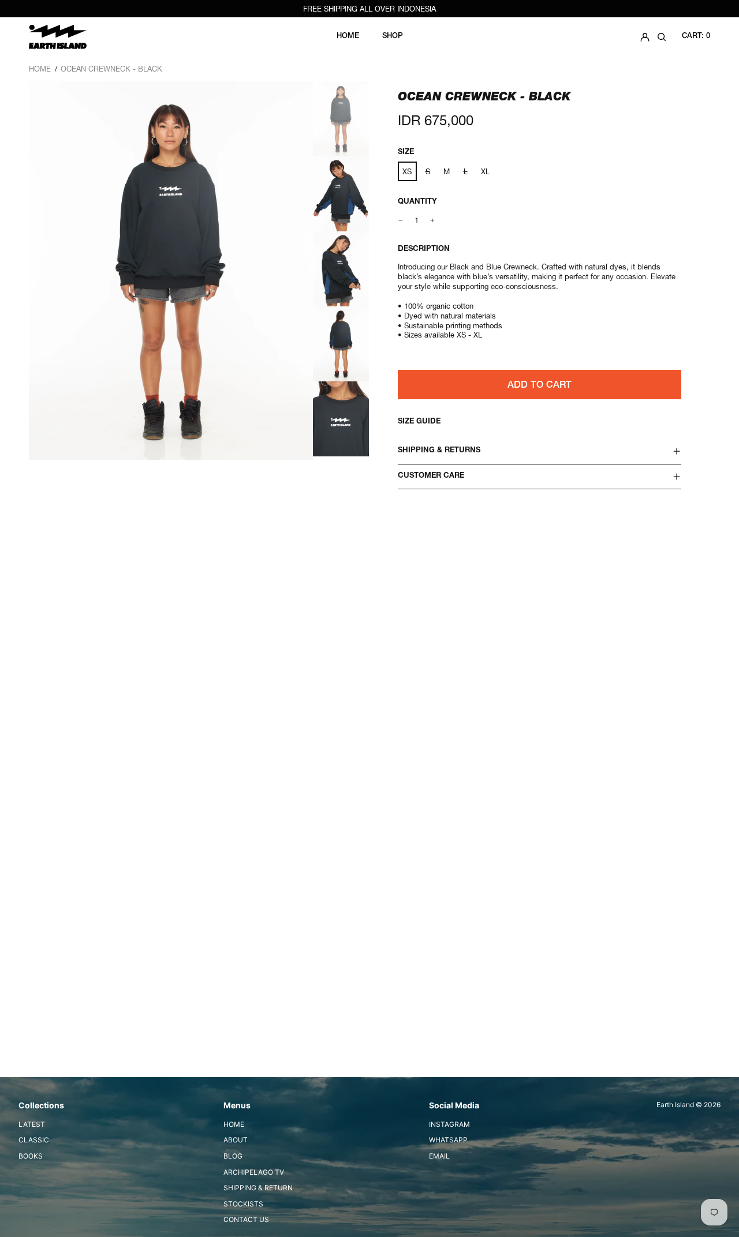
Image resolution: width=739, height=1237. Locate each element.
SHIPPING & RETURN (258, 1187)
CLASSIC (33, 1139)
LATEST (31, 1124)
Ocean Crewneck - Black (111, 68)
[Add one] (432, 220)
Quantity (417, 202)
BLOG (232, 1156)
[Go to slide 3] (341, 270)
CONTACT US (246, 1219)
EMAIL (439, 1156)
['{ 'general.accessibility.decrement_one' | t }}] (401, 220)
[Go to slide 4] (341, 346)
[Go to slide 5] (341, 421)
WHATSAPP (448, 1139)
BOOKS (30, 1156)
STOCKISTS (243, 1203)
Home (40, 68)
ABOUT (235, 1139)
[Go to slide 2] (341, 195)
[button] (661, 37)
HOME (233, 1124)
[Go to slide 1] (341, 119)
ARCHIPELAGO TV (253, 1172)
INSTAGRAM (449, 1124)
